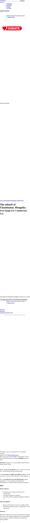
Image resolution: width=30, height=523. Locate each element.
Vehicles (19, 200)
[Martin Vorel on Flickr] (13, 306)
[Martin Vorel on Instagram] (8, 306)
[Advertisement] (15, 83)
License (8, 6)
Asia (1, 200)
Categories (9, 3)
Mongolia (7, 200)
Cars (4, 200)
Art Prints (8, 8)
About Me (9, 5)
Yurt (22, 200)
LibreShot (2, 1)
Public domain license (13, 455)
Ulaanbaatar (13, 200)
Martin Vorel (11, 17)
